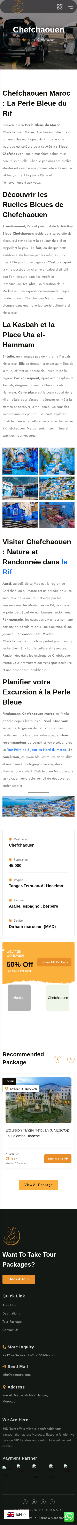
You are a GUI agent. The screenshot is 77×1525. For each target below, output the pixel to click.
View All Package (56, 962)
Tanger (15, 1088)
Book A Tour (19, 1279)
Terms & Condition (51, 1518)
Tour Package (12, 1321)
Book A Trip (55, 1158)
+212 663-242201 (15, 1355)
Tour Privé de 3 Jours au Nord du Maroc (36, 749)
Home (26, 39)
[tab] (19, 997)
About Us (9, 1305)
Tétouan (31, 1088)
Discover (38, 1029)
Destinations (11, 1313)
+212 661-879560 (43, 1355)
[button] (57, 1059)
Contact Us (10, 1329)
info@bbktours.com (16, 1374)
